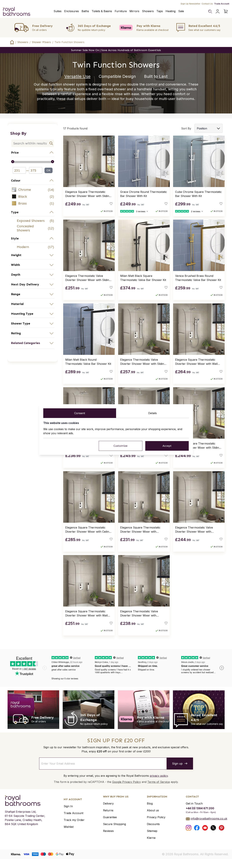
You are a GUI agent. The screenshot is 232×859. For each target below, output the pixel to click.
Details (152, 413)
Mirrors (134, 11)
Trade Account (221, 3)
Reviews (108, 831)
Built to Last (156, 76)
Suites (57, 11)
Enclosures (71, 11)
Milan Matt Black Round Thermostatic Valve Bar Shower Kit (88, 361)
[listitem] (32, 189)
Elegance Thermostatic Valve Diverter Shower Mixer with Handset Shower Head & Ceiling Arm (141, 613)
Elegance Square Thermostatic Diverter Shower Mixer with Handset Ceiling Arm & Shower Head (140, 530)
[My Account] (217, 11)
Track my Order (74, 820)
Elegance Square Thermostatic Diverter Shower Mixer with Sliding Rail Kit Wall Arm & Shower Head (88, 194)
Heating (171, 11)
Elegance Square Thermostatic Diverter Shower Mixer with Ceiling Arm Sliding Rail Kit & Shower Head (88, 530)
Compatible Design (117, 76)
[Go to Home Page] (12, 42)
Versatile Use (77, 76)
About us (153, 810)
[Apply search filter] (51, 143)
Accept (167, 445)
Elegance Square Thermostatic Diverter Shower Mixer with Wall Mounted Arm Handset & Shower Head (87, 613)
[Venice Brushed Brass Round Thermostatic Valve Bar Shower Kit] (199, 245)
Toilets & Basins (102, 11)
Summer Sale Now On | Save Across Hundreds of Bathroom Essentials (116, 50)
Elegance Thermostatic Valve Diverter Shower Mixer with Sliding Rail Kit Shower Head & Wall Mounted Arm (143, 362)
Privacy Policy (156, 817)
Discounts (153, 824)
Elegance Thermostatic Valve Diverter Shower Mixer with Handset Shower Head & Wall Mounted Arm (194, 530)
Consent (79, 413)
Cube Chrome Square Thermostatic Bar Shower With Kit (198, 194)
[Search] (210, 11)
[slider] (33, 162)
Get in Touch (194, 803)
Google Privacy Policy (126, 782)
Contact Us (207, 3)
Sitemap (152, 831)
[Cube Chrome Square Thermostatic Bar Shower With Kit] (199, 161)
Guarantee (110, 817)
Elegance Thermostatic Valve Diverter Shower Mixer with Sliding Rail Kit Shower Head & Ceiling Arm (88, 278)
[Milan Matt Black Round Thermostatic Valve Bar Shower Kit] (89, 329)
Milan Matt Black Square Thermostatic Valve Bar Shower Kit (143, 278)
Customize (120, 445)
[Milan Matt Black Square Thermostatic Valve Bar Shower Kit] (144, 245)
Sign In (68, 806)
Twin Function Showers (69, 42)
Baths (85, 11)
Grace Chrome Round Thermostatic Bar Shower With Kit (143, 194)
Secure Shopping (114, 824)
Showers (148, 11)
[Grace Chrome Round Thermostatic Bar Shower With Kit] (144, 161)
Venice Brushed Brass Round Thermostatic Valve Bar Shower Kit (198, 278)
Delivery (108, 803)
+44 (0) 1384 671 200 (200, 808)
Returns (108, 810)
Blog (150, 803)
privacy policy (159, 775)
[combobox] (32, 143)
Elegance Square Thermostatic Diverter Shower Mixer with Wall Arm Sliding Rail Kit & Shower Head (198, 362)
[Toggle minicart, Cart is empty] (225, 11)
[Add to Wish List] (111, 203)
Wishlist (68, 826)
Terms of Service (158, 782)
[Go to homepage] (25, 800)
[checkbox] (32, 189)
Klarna (151, 837)
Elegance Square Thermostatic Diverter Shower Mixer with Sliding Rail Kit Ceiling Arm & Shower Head (198, 446)
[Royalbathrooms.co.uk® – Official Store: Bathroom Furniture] (16, 11)
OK (48, 170)
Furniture (121, 11)
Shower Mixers (41, 42)
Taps (159, 11)
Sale (181, 11)
